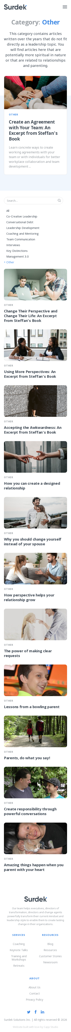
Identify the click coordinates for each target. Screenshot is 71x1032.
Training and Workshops (19, 957)
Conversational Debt (19, 222)
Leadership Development (22, 228)
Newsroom (50, 962)
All (7, 211)
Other (10, 262)
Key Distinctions (17, 251)
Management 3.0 (17, 256)
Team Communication (20, 239)
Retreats (18, 965)
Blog (50, 944)
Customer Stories (50, 956)
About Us (34, 987)
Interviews (13, 245)
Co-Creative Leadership (21, 216)
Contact (34, 993)
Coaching (19, 944)
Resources (50, 950)
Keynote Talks (19, 950)
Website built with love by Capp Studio (35, 1027)
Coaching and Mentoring (22, 234)
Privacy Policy (34, 999)
